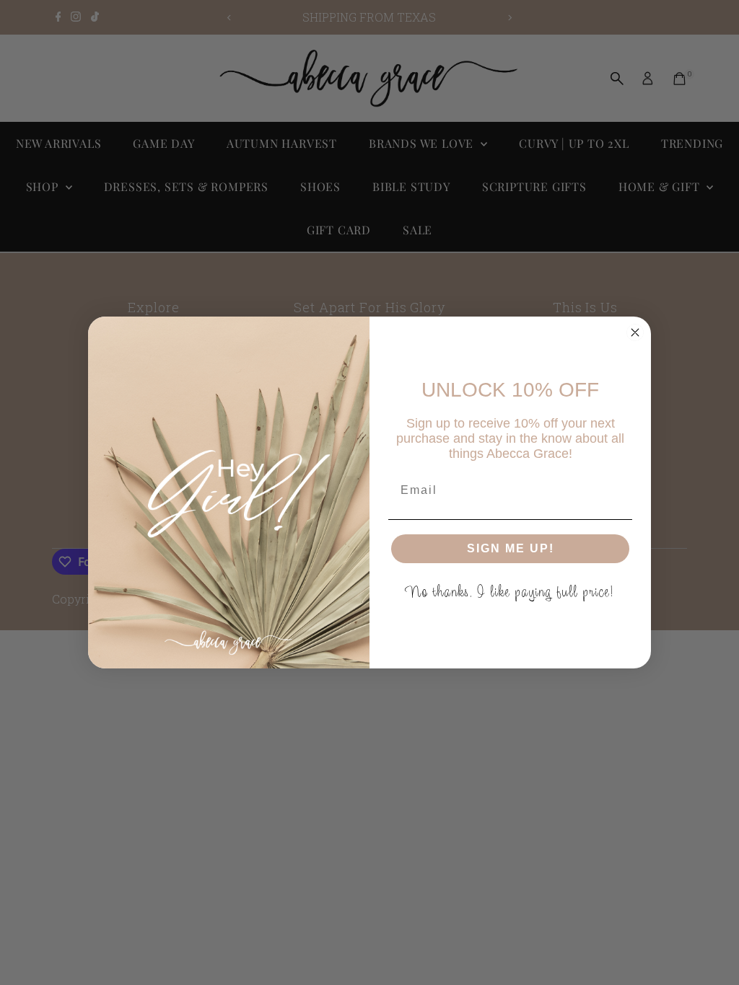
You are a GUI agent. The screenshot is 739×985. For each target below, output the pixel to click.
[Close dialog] (635, 332)
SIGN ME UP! (510, 548)
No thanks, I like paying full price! (510, 591)
